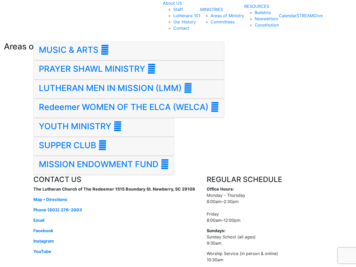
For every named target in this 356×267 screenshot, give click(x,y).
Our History (184, 21)
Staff (178, 9)
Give (318, 15)
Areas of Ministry (227, 15)
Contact (181, 28)
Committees (223, 21)
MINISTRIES (211, 9)
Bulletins (263, 12)
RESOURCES (256, 6)
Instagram (43, 241)
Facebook (43, 230)
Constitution (267, 25)
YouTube (42, 251)
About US (172, 3)
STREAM (305, 15)
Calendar (288, 15)
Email (38, 220)
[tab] (129, 51)
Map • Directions (50, 199)
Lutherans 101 (186, 15)
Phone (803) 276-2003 (57, 209)
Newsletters (266, 18)
